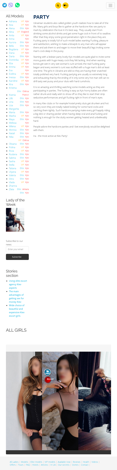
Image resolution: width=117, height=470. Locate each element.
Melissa (12, 122)
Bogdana (13, 49)
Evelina (12, 73)
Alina (11, 31)
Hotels (35, 464)
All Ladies (14, 461)
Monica (12, 129)
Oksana (13, 143)
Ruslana (13, 154)
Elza (11, 63)
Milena (12, 126)
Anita (11, 35)
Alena (12, 28)
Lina (11, 101)
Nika (11, 136)
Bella (11, 45)
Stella (11, 164)
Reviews (76, 461)
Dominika (14, 59)
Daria (11, 56)
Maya (11, 119)
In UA (53, 464)
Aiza (11, 24)
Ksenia (12, 94)
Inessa (12, 77)
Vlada (12, 182)
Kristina (13, 87)
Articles (44, 464)
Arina (11, 38)
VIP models (50, 461)
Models (24, 461)
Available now (64, 461)
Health (86, 461)
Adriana (13, 21)
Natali (12, 133)
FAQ (28, 464)
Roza (11, 150)
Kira (11, 84)
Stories (75, 464)
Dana (11, 52)
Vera (11, 178)
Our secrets (63, 464)
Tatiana (12, 168)
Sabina (12, 157)
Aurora (12, 42)
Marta (12, 112)
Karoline (13, 80)
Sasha (12, 161)
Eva (10, 70)
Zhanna (13, 185)
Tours (20, 464)
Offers (13, 464)
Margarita (14, 108)
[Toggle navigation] (110, 5)
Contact (85, 464)
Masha (12, 115)
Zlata (11, 189)
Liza (11, 105)
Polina (12, 147)
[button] (58, 5)
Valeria (12, 175)
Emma (12, 66)
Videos (95, 461)
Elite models (36, 461)
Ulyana (12, 171)
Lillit (11, 98)
